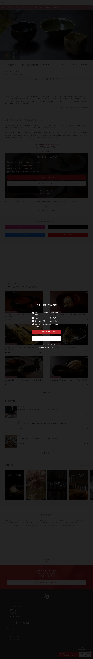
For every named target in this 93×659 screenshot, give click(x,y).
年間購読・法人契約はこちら (47, 348)
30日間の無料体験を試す (47, 332)
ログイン (46, 338)
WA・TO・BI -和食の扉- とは (47, 345)
